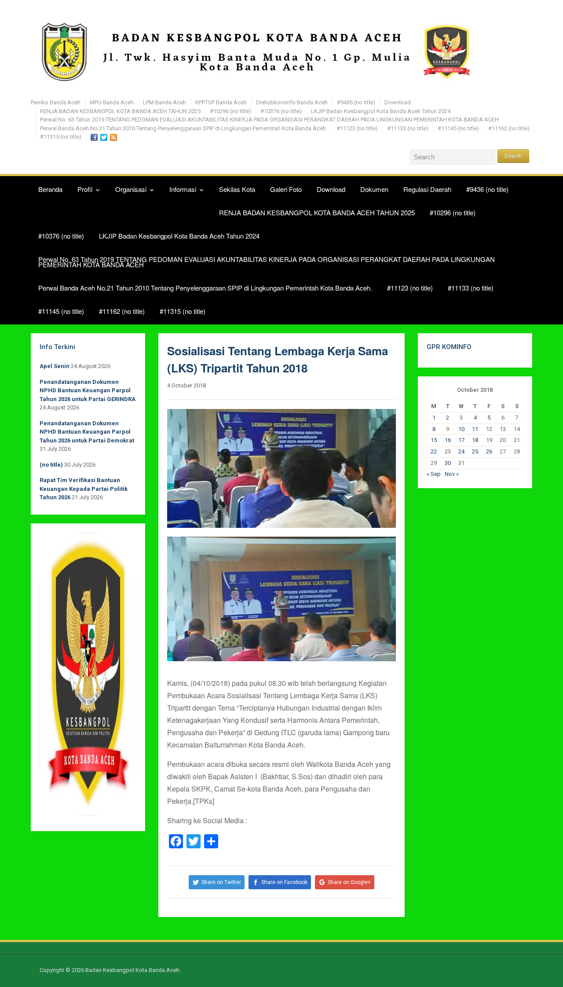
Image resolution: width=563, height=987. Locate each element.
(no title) (51, 464)
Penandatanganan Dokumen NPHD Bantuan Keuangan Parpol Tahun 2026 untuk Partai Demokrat (87, 432)
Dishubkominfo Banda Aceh (292, 102)
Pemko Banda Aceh (55, 102)
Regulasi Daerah (427, 189)
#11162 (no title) (509, 128)
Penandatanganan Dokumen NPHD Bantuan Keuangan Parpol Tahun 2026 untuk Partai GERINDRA (87, 390)
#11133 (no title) (407, 128)
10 (461, 429)
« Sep (434, 474)
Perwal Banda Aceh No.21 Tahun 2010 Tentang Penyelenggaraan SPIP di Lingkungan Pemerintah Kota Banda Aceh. (183, 128)
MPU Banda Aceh (112, 102)
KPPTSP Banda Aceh (221, 102)
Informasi (182, 189)
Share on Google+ (349, 882)
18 (475, 440)
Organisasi (130, 189)
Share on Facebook (284, 882)
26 (489, 451)
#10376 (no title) (281, 111)
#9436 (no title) (356, 102)
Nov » (452, 474)
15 (434, 440)
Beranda (50, 189)
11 (475, 429)
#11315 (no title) (60, 136)
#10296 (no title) (230, 111)
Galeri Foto (286, 189)
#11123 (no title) (357, 128)
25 (475, 451)
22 (434, 451)
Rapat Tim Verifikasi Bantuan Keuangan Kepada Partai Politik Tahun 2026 (84, 489)
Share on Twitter (221, 882)
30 (448, 463)
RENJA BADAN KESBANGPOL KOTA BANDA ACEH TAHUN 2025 (120, 111)
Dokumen (374, 189)
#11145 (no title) (458, 128)
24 (461, 451)
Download (397, 102)
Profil (84, 189)
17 (461, 440)
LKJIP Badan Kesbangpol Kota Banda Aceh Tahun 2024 (380, 111)
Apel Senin (54, 366)
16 (448, 440)
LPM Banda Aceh (164, 102)
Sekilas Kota (237, 189)
